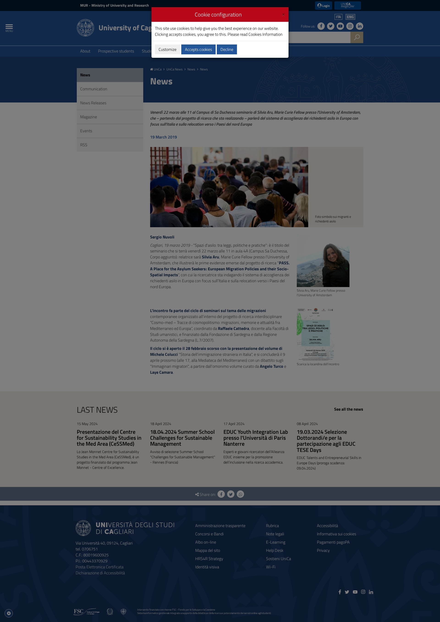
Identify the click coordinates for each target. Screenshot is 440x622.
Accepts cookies (198, 49)
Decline (226, 49)
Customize (167, 49)
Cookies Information (265, 34)
